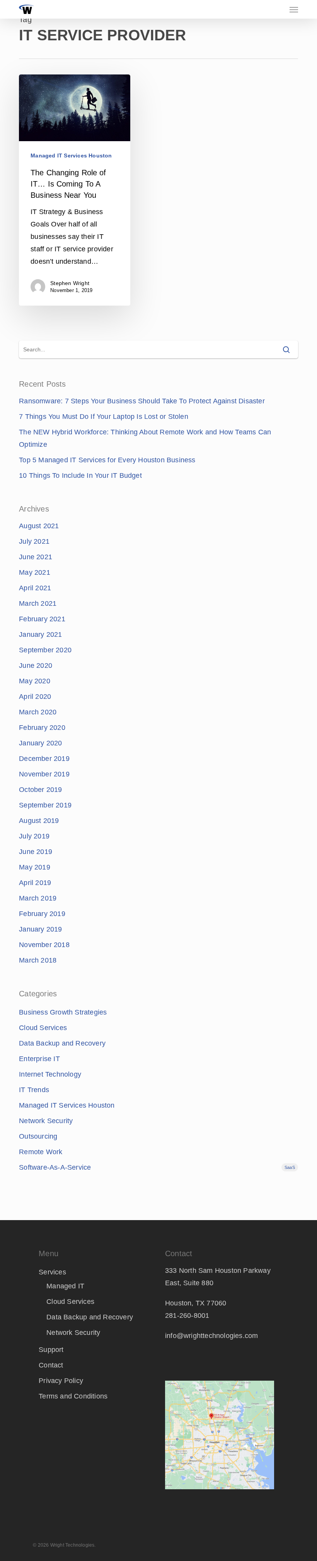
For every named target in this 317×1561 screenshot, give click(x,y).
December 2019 (44, 758)
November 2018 (44, 945)
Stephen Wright (69, 283)
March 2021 (37, 603)
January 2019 (40, 929)
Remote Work (40, 1152)
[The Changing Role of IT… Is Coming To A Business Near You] (74, 190)
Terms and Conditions (73, 1396)
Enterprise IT (39, 1059)
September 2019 (45, 805)
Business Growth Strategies (63, 1012)
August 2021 (39, 526)
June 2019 (35, 852)
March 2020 (37, 712)
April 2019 (35, 883)
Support (51, 1350)
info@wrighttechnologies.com (211, 1336)
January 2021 (40, 634)
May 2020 (34, 681)
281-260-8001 (187, 1315)
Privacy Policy (61, 1381)
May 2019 (34, 867)
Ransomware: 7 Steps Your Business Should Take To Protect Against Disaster (142, 401)
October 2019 (40, 789)
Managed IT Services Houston (71, 155)
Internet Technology (50, 1074)
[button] (294, 9)
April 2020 (35, 696)
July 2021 (34, 541)
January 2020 (40, 743)
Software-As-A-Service (157, 1167)
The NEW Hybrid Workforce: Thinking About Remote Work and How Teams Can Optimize (145, 438)
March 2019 (37, 898)
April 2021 (35, 588)
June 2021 (35, 557)
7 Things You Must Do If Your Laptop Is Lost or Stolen (103, 416)
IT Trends (34, 1090)
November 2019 (44, 774)
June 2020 (35, 665)
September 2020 (45, 650)
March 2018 (37, 960)
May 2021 (34, 572)
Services (52, 1272)
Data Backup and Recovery (62, 1043)
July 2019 (34, 836)
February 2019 (42, 914)
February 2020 (42, 727)
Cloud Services (43, 1028)
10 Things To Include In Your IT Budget (80, 475)
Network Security (46, 1121)
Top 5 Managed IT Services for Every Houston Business (107, 460)
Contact (51, 1365)
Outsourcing (38, 1136)
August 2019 (39, 821)
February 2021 (42, 619)
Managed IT (65, 1286)
